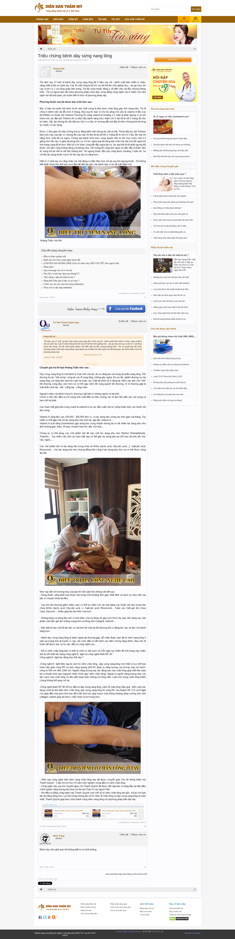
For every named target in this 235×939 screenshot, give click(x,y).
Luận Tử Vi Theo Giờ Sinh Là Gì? (167, 376)
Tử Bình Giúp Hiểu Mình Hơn (166, 370)
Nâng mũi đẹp (86, 910)
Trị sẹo (115, 19)
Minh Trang (58, 836)
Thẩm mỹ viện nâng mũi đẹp (180, 915)
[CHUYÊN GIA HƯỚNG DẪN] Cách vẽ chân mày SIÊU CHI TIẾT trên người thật (81, 263)
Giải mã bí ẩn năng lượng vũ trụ (167, 358)
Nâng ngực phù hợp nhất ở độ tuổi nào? (170, 307)
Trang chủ (42, 19)
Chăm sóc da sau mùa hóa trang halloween (64, 284)
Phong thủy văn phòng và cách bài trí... (170, 382)
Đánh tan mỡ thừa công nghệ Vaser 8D (62, 260)
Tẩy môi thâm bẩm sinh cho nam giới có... (171, 214)
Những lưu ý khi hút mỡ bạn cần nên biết (171, 277)
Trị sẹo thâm (144, 915)
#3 (145, 867)
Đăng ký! (173, 59)
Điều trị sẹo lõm (146, 911)
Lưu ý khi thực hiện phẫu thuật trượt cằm (170, 289)
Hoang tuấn (76, 60)
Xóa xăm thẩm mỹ (135, 19)
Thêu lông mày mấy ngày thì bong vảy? (170, 238)
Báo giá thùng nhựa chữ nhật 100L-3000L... (174, 336)
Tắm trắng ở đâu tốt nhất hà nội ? (59, 277)
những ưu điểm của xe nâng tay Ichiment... (171, 364)
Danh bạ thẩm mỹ (176, 908)
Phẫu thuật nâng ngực (118, 904)
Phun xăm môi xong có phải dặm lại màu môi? (173, 220)
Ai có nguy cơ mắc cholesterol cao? (171, 116)
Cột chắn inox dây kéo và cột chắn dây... (170, 388)
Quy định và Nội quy (192, 933)
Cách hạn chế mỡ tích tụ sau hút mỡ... (169, 301)
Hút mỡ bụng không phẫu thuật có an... (170, 319)
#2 (145, 826)
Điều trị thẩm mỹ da (88, 907)
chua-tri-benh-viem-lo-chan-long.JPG (68, 811)
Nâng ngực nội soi (147, 908)
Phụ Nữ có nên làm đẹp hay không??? (61, 274)
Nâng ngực (49, 267)
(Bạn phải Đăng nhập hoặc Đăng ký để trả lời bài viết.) (127, 874)
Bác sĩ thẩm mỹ (175, 911)
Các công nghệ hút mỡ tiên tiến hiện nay (170, 313)
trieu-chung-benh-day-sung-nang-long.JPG (119, 811)
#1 (145, 297)
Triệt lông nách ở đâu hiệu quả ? (169, 174)
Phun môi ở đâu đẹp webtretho (58, 287)
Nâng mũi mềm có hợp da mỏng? (167, 400)
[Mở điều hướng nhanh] (195, 49)
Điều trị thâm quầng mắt (55, 256)
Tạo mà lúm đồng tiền (89, 914)
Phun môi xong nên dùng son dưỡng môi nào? (173, 202)
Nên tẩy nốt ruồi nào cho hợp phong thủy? (171, 156)
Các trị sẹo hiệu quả (118, 910)
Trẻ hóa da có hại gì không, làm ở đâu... (170, 226)
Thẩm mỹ (73, 19)
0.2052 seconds (128, 931)
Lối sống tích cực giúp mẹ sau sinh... (169, 394)
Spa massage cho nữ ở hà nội (58, 270)
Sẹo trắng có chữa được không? (167, 208)
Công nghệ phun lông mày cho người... (170, 196)
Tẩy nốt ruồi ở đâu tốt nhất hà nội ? (171, 255)
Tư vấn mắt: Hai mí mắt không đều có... (170, 232)
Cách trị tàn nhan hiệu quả (120, 907)
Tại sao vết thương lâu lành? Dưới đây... (170, 138)
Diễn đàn (58, 19)
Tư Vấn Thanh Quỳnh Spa (66, 322)
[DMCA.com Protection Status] (182, 919)
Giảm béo (88, 19)
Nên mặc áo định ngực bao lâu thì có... (170, 295)
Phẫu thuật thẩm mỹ (88, 904)
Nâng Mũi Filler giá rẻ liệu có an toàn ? (61, 281)
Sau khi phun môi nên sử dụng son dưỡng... (172, 145)
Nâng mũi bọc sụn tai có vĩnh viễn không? (171, 283)
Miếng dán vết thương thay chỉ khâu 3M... (171, 150)
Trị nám (102, 19)
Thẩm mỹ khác (57, 60)
